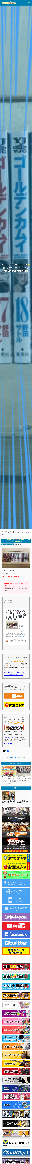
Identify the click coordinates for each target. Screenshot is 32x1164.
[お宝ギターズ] (14, 698)
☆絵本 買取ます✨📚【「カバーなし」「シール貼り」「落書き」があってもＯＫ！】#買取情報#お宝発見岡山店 (8, 780)
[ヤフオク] (14, 706)
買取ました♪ (11, 544)
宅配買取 (14, 737)
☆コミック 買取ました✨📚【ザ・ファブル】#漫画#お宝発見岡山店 (24, 778)
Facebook (10, 757)
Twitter (18, 757)
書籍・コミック (5, 544)
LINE (23, 757)
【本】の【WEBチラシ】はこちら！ (13, 675)
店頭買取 (7, 737)
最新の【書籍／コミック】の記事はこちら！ (16, 672)
